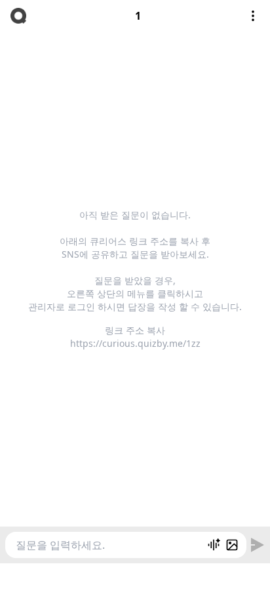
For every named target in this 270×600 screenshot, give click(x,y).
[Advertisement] (135, 579)
